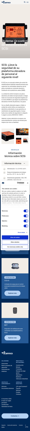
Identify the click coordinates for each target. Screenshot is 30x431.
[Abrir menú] (27, 2)
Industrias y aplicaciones (20, 361)
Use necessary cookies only (15, 247)
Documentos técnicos (8, 388)
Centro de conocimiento (6, 382)
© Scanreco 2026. (7, 399)
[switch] (26, 216)
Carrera (21, 425)
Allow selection (15, 242)
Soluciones (5, 361)
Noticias (18, 390)
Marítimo (18, 377)
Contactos (14, 416)
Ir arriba (26, 426)
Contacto (18, 394)
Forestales (19, 369)
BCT (6, 325)
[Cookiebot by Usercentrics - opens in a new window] (18, 183)
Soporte (18, 388)
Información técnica (12, 163)
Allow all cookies (15, 237)
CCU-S (6, 281)
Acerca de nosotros (19, 382)
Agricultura (19, 375)
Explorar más (12, 293)
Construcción (19, 365)
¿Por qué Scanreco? (21, 386)
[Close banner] (27, 183)
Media (3, 427)
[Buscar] (24, 2)
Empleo (18, 392)
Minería (18, 367)
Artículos (4, 386)
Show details (21, 232)
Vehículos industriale (22, 379)
